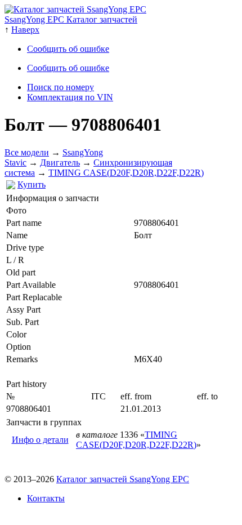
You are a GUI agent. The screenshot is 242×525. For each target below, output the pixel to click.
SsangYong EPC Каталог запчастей (71, 19)
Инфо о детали (40, 439)
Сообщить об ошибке (68, 49)
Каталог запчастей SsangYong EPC (122, 479)
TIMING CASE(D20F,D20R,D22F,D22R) (126, 172)
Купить (31, 184)
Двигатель (60, 162)
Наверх (25, 29)
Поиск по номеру (60, 87)
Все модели (27, 152)
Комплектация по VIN (70, 97)
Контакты (46, 498)
